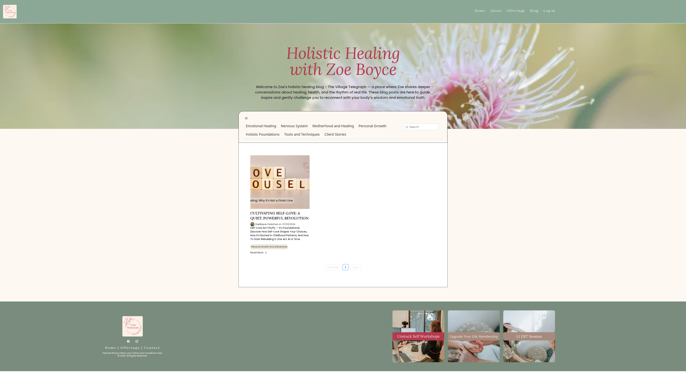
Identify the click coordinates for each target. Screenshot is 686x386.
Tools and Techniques (302, 134)
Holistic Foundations (263, 134)
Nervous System (294, 125)
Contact (152, 348)
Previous (333, 267)
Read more (257, 252)
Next (355, 267)
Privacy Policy (119, 353)
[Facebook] (128, 341)
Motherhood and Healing (333, 125)
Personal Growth (372, 125)
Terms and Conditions (144, 353)
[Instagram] (137, 341)
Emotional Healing (261, 125)
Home (110, 348)
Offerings (130, 348)
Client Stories (335, 134)
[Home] (246, 118)
